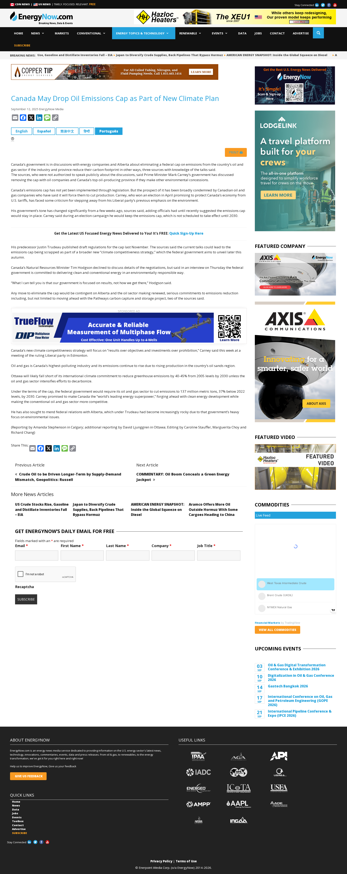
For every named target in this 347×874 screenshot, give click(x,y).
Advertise (301, 33)
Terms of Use (186, 861)
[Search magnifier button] (318, 32)
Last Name (117, 546)
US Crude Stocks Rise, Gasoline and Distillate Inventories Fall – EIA (42, 509)
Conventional (89, 33)
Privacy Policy (161, 861)
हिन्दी (87, 131)
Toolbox (17, 821)
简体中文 (67, 131)
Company (161, 546)
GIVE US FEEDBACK (28, 776)
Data (242, 33)
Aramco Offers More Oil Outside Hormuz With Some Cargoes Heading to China (213, 509)
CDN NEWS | (23, 4)
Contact (277, 33)
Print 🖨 (236, 152)
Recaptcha (24, 587)
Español (44, 131)
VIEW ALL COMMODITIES (277, 630)
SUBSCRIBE (22, 45)
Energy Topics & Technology (140, 33)
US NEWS (44, 4)
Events (217, 33)
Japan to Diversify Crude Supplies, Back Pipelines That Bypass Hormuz (155, 55)
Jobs (258, 33)
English (21, 131)
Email (21, 546)
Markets (62, 33)
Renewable (188, 33)
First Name (72, 546)
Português (108, 131)
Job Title (206, 546)
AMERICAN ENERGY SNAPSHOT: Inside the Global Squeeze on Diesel (263, 55)
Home (18, 33)
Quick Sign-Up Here (186, 233)
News (35, 33)
